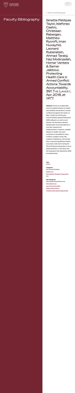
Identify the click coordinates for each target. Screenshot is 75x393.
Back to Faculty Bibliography (56, 13)
